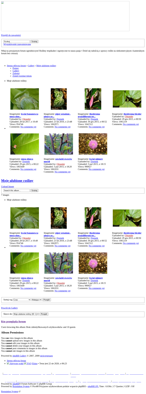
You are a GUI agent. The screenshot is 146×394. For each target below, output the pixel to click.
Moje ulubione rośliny (46, 65)
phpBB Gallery (19, 356)
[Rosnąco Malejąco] (41, 299)
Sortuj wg (8, 299)
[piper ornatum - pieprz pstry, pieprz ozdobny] (59, 109)
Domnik (60, 119)
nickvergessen (46, 356)
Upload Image (7, 186)
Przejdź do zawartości (11, 35)
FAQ (29, 363)
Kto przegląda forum (13, 321)
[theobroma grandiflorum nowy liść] (93, 109)
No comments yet (28, 127)
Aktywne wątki (16, 363)
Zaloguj (16, 73)
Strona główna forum (16, 65)
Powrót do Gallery (9, 308)
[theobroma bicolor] (127, 107)
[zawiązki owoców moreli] (58, 154)
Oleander (26, 119)
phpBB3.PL (93, 386)
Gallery (31, 65)
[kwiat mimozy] (93, 154)
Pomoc (16, 68)
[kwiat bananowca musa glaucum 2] (24, 109)
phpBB (16, 384)
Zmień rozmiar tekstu (22, 76)
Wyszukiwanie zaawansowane (17, 44)
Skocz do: (7, 314)
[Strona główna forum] (65, 30)
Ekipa (34, 363)
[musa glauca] (24, 154)
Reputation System (21, 386)
